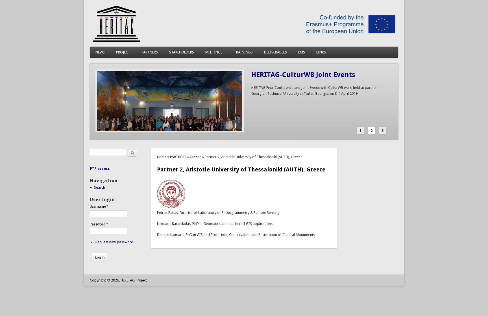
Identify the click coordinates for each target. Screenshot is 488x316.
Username (99, 206)
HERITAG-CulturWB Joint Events (303, 75)
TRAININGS (243, 52)
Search (99, 187)
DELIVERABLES (275, 52)
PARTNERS (149, 52)
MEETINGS (214, 52)
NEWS (100, 52)
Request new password (114, 242)
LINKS (321, 52)
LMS (301, 52)
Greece (195, 157)
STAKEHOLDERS (181, 52)
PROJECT (123, 52)
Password (99, 224)
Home (162, 157)
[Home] (244, 41)
